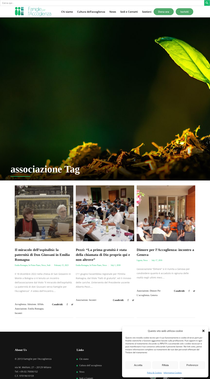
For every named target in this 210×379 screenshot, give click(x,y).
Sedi (48, 265)
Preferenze (192, 365)
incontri (18, 313)
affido (40, 304)
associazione (21, 309)
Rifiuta (165, 365)
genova (154, 295)
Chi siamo (84, 359)
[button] (203, 330)
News (43, 265)
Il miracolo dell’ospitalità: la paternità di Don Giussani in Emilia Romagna (42, 255)
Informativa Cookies (173, 372)
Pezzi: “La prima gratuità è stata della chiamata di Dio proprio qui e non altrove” (103, 255)
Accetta (138, 365)
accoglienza (20, 304)
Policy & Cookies (154, 372)
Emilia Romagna (21, 265)
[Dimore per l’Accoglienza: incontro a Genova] (166, 213)
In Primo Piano (34, 265)
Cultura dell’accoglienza (90, 365)
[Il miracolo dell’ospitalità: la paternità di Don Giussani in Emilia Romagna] (44, 213)
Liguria (139, 260)
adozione (31, 304)
